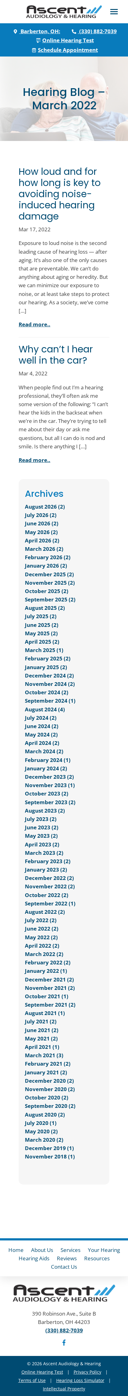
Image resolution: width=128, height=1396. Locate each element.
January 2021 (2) (46, 1072)
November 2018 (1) (50, 1156)
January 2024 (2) (46, 768)
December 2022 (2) (49, 878)
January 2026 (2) (46, 565)
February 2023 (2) (48, 861)
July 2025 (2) (41, 616)
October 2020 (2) (46, 1097)
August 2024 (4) (45, 709)
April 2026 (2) (42, 540)
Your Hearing (104, 1249)
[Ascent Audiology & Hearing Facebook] (64, 1343)
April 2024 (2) (42, 742)
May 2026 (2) (41, 532)
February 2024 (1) (48, 760)
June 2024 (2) (41, 726)
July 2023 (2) (41, 819)
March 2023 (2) (44, 852)
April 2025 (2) (42, 641)
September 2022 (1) (50, 903)
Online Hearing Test (42, 1372)
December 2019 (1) (49, 1148)
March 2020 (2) (44, 1139)
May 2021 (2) (41, 1038)
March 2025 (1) (44, 650)
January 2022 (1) (46, 970)
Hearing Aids (34, 1258)
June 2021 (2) (41, 1030)
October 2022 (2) (46, 895)
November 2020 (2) (50, 1089)
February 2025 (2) (48, 658)
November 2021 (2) (50, 987)
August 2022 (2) (45, 911)
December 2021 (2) (49, 979)
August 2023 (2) (45, 810)
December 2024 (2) (49, 675)
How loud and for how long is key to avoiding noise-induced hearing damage (60, 194)
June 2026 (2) (41, 523)
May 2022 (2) (41, 937)
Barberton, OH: (39, 31)
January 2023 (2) (46, 869)
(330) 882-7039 (97, 31)
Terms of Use (32, 1380)
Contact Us (64, 1266)
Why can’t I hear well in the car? (56, 354)
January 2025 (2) (46, 667)
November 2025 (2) (50, 582)
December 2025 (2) (49, 574)
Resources (97, 1258)
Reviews (67, 1258)
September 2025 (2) (50, 599)
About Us (42, 1249)
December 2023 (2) (49, 776)
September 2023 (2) (50, 802)
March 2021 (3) (44, 1055)
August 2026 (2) (45, 506)
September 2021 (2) (50, 1004)
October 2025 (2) (46, 591)
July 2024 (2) (41, 717)
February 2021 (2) (48, 1063)
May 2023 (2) (41, 835)
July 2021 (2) (41, 1021)
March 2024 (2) (44, 751)
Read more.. (34, 324)
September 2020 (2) (50, 1105)
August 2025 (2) (45, 607)
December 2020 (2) (49, 1080)
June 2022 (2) (41, 928)
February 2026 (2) (48, 557)
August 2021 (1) (45, 1013)
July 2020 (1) (41, 1122)
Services (70, 1249)
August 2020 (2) (45, 1114)
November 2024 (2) (50, 683)
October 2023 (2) (46, 793)
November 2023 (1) (50, 785)
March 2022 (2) (44, 954)
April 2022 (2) (42, 945)
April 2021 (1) (42, 1046)
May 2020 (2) (41, 1131)
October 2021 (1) (46, 996)
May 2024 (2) (41, 734)
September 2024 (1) (50, 700)
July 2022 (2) (41, 920)
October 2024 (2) (46, 692)
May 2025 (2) (41, 633)
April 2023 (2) (42, 844)
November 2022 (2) (50, 886)
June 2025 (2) (41, 624)
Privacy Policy (87, 1372)
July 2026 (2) (41, 515)
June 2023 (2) (41, 827)
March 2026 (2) (44, 548)
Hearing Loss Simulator (80, 1380)
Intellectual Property (64, 1389)
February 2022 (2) (48, 962)
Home (16, 1249)
